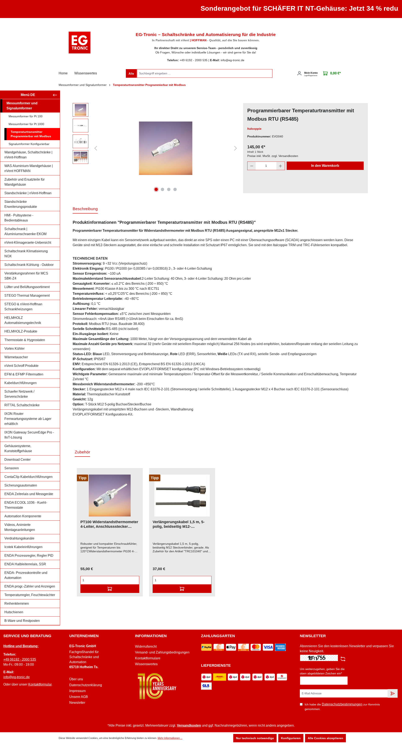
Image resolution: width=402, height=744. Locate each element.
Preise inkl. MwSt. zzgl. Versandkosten (272, 156)
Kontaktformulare (147, 658)
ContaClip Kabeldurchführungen (28, 477)
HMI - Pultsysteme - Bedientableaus (18, 217)
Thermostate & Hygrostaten (24, 340)
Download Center (17, 459)
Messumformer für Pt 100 (26, 116)
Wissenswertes (146, 664)
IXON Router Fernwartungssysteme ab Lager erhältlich (27, 419)
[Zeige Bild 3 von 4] (168, 189)
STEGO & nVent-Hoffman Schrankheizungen (23, 306)
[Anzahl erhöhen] (280, 166)
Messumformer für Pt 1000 (26, 124)
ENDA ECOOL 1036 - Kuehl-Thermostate (25, 505)
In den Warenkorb (325, 165)
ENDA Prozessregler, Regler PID (28, 555)
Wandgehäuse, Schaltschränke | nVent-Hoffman (28, 154)
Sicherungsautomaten (20, 485)
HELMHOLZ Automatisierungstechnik (22, 320)
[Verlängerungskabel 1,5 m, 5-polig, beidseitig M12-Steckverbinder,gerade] (182, 495)
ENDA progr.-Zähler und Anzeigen (29, 586)
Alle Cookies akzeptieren (325, 738)
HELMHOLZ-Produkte (20, 331)
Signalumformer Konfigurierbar (29, 144)
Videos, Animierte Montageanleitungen (19, 527)
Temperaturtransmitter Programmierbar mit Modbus (31, 134)
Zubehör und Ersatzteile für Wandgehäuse (24, 182)
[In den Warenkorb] (109, 589)
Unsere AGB (78, 697)
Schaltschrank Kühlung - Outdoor (29, 265)
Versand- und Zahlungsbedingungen (162, 652)
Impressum (77, 691)
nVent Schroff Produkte (21, 365)
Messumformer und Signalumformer (21, 105)
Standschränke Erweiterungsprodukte (20, 204)
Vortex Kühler (14, 348)
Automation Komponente (22, 516)
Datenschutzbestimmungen (342, 704)
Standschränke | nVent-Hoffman (28, 193)
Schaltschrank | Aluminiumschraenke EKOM (25, 231)
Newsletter (77, 702)
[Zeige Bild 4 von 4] (175, 189)
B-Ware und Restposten (22, 620)
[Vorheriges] (96, 148)
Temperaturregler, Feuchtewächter (29, 595)
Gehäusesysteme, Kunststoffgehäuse (18, 448)
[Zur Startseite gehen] (79, 42)
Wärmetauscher (16, 357)
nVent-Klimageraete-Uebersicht (27, 242)
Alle (131, 73)
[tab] (85, 209)
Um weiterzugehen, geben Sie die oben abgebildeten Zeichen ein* (322, 671)
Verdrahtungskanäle (19, 538)
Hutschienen (13, 612)
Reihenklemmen (16, 603)
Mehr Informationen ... (170, 738)
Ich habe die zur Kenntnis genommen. (342, 707)
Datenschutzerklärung (85, 685)
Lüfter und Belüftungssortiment (27, 287)
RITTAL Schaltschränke (22, 405)
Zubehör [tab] (82, 452)
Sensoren (11, 468)
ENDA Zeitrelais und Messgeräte (28, 494)
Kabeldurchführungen (20, 383)
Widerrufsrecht (146, 646)
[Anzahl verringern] (251, 166)
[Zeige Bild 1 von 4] (156, 189)
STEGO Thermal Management (27, 295)
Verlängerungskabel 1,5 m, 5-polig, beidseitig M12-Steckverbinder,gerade (179, 524)
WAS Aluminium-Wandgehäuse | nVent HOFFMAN (28, 168)
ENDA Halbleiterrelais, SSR (25, 564)
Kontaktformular (40, 684)
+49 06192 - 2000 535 (19, 659)
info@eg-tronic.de (16, 677)
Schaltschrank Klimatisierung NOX (26, 253)
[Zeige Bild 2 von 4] (162, 189)
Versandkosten (189, 725)
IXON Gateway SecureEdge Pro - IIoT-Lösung (29, 435)
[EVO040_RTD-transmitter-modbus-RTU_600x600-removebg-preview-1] (165, 148)
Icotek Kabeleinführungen (23, 547)
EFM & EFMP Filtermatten (23, 374)
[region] (155, 148)
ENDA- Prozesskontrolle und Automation (25, 575)
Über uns (76, 679)
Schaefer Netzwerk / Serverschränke (19, 394)
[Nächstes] (235, 148)
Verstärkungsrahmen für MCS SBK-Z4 (26, 276)
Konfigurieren (291, 738)
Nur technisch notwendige (255, 738)
